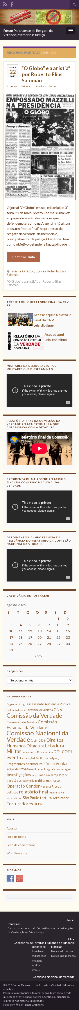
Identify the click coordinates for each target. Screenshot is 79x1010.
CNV (58, 709)
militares (42, 780)
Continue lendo (23, 257)
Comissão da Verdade (34, 715)
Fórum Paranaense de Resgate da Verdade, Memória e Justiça (28, 32)
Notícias (29, 86)
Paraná (45, 786)
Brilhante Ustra (16, 710)
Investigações (19, 774)
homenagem (64, 769)
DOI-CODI (62, 751)
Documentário (45, 752)
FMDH (38, 758)
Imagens (37, 960)
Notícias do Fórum (46, 86)
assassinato (35, 704)
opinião (41, 271)
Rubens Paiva (56, 792)
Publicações (39, 955)
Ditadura (35, 745)
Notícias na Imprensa (63, 955)
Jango (34, 775)
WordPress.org (17, 853)
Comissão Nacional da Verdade (37, 736)
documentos (29, 752)
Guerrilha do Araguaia (41, 769)
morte (55, 780)
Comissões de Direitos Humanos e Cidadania (44, 943)
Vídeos (36, 970)
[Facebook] (11, 3)
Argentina (12, 704)
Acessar (12, 828)
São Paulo (31, 797)
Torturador (60, 798)
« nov (38, 656)
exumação (28, 758)
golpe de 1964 (16, 769)
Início (71, 920)
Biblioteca (39, 946)
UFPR (38, 804)
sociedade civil (14, 798)
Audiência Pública (57, 704)
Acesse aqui (54, 334)
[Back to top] (69, 1000)
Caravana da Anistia (39, 710)
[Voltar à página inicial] (39, 17)
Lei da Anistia (26, 780)
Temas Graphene (33, 1004)
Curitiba (38, 740)
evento (14, 757)
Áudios (36, 965)
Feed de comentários (21, 845)
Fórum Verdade (57, 763)
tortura (46, 798)
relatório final (33, 792)
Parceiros (14, 924)
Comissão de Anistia (22, 722)
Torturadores (20, 803)
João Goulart (47, 775)
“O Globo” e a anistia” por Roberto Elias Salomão (46, 74)
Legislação (38, 951)
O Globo (28, 271)
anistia (16, 271)
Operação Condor (23, 785)
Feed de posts (16, 836)
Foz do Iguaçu (52, 758)
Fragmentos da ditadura (25, 764)
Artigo (22, 704)
